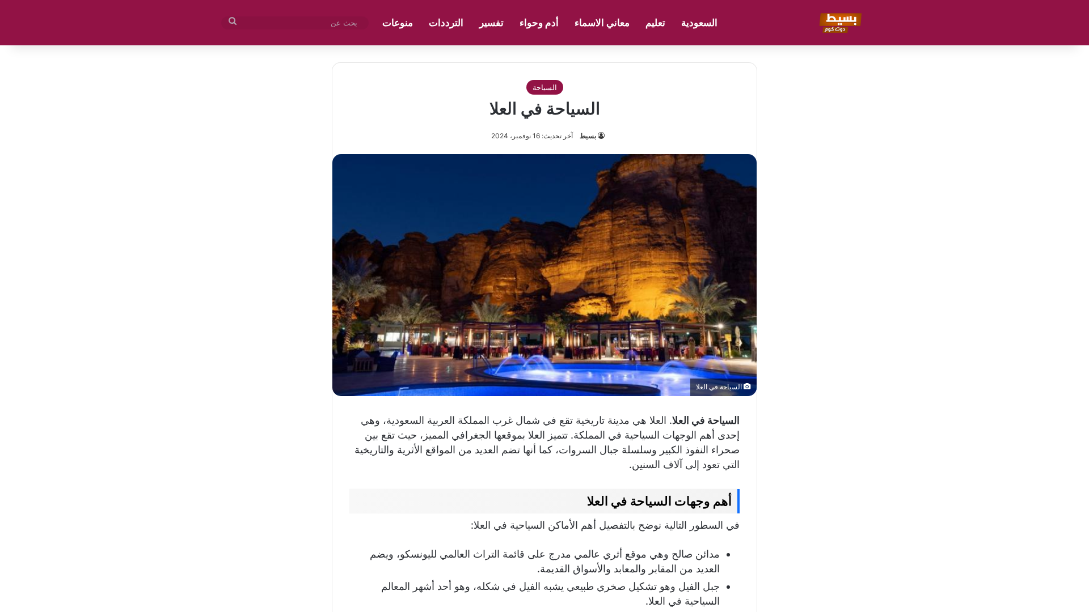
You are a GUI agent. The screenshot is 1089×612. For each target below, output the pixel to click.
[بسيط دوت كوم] (838, 22)
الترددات (446, 22)
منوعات (397, 22)
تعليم (655, 22)
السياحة (545, 87)
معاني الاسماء (602, 22)
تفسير (491, 22)
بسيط (588, 135)
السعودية (699, 22)
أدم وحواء (539, 22)
